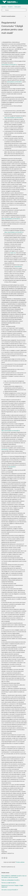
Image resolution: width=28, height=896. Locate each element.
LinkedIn (6, 858)
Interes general (17, 6)
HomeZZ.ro (10, 6)
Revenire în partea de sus (7, 866)
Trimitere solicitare (20, 862)
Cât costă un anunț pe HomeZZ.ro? (9, 889)
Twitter (4, 858)
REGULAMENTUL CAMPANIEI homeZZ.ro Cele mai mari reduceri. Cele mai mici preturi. (13, 876)
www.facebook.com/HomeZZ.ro (9, 64)
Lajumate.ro (3, 6)
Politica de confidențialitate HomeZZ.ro (10, 880)
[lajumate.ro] (11, 3)
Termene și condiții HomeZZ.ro (8, 882)
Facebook (2, 858)
